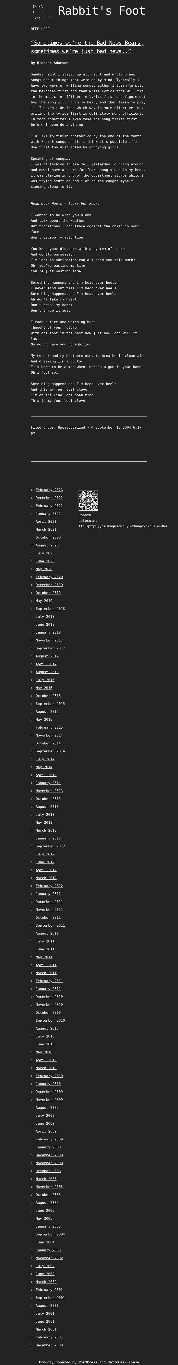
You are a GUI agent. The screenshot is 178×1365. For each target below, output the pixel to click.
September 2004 (50, 1234)
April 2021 (46, 521)
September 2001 (50, 1298)
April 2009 (46, 1131)
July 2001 (45, 1313)
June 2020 (45, 561)
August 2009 (47, 1108)
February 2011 (49, 981)
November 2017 (49, 640)
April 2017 (46, 664)
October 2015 (48, 696)
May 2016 (44, 688)
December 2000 (49, 1345)
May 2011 (44, 957)
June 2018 (45, 624)
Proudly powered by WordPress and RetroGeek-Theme (89, 1362)
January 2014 (48, 783)
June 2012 (45, 862)
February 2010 (49, 1076)
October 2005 (48, 1195)
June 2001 (45, 1321)
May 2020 (44, 569)
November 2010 (49, 1005)
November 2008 (49, 1163)
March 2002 (46, 1282)
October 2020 (48, 537)
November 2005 (49, 1187)
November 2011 (49, 910)
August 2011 (47, 933)
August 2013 (47, 807)
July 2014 (45, 759)
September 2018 (50, 609)
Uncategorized (71, 427)
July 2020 (45, 553)
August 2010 (47, 1028)
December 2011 (49, 902)
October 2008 (48, 1171)
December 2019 (49, 585)
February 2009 (49, 1139)
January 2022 (48, 514)
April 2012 (46, 870)
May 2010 (44, 1052)
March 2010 (46, 1068)
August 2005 (47, 1203)
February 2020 (49, 577)
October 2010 (48, 1012)
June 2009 (45, 1123)
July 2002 (45, 1266)
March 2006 (46, 1179)
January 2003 (48, 1250)
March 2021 (46, 529)
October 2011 (48, 917)
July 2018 (45, 616)
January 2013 (48, 838)
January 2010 (48, 1084)
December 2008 (49, 1155)
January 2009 (48, 1147)
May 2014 (44, 767)
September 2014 (50, 751)
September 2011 (50, 925)
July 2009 (45, 1115)
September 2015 (50, 704)
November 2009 (49, 1100)
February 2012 (49, 886)
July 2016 (45, 680)
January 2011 (48, 989)
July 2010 (45, 1036)
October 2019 (48, 593)
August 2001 (47, 1306)
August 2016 (47, 672)
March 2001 (46, 1329)
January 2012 (48, 894)
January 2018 (48, 632)
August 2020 (47, 545)
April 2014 (46, 775)
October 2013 (48, 799)
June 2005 (45, 1210)
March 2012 (46, 878)
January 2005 (48, 1226)
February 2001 (49, 1337)
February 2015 (49, 727)
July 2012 (45, 854)
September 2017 (50, 648)
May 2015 (44, 719)
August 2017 (47, 656)
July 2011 (45, 941)
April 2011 (46, 965)
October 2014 (48, 743)
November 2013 (49, 791)
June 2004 (45, 1242)
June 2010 (45, 1044)
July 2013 (45, 814)
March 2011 (46, 973)
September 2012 (50, 846)
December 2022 (49, 498)
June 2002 (45, 1274)
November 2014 (49, 735)
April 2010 (46, 1060)
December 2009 (49, 1092)
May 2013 (44, 822)
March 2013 (46, 830)
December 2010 (49, 997)
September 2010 (50, 1020)
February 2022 (49, 506)
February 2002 (49, 1290)
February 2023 (49, 490)
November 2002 (49, 1258)
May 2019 (44, 601)
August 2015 (47, 712)
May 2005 (44, 1218)
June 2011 (45, 949)
